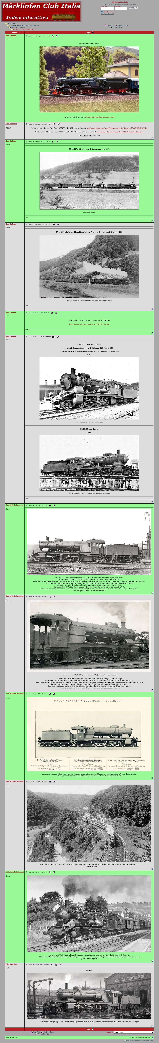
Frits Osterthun (11, 124)
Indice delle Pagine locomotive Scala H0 (24, 25)
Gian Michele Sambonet (15, 505)
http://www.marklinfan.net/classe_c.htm (100, 117)
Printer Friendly (118, 27)
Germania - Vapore (18, 27)
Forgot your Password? (107, 14)
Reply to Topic (123, 25)
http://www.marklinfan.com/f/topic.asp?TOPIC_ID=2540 (89, 324)
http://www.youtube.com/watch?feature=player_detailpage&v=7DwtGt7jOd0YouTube (117, 128)
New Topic (111, 25)
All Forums (12, 23)
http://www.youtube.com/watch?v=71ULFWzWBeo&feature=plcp (120, 132)
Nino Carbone (11, 35)
